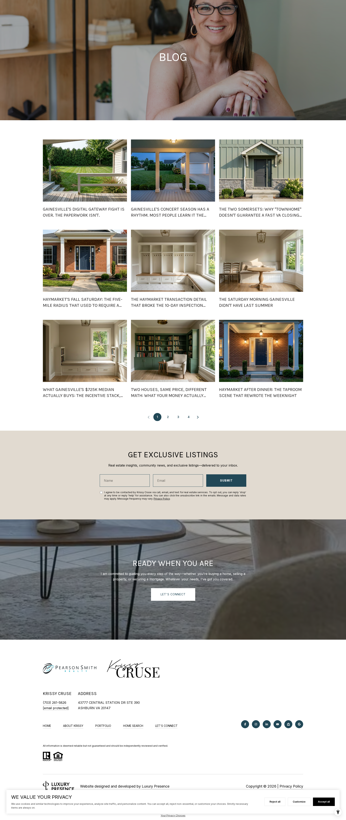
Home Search (133, 725)
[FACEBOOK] (245, 724)
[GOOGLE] (299, 724)
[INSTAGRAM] (256, 724)
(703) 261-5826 (54, 703)
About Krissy (73, 725)
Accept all (324, 801)
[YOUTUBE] (278, 724)
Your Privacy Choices (173, 815)
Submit (226, 480)
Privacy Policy (162, 498)
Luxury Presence (155, 786)
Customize (299, 801)
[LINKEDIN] (267, 724)
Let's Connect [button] (173, 594)
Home (47, 725)
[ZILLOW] (288, 724)
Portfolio (103, 725)
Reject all (275, 801)
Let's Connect (166, 725)
